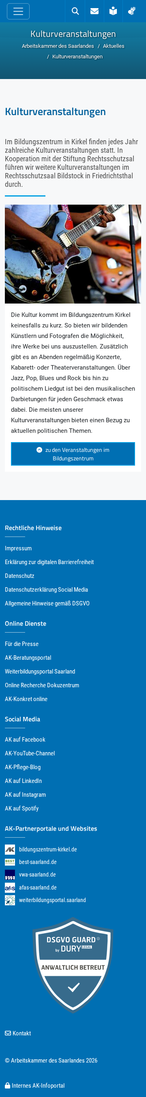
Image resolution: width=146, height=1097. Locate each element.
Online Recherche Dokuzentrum (42, 685)
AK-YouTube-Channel (30, 753)
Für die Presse (22, 644)
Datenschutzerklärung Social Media (46, 589)
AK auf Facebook (25, 739)
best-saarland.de (38, 862)
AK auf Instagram (25, 794)
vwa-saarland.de (37, 874)
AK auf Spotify (22, 808)
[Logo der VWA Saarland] (10, 874)
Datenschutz (19, 576)
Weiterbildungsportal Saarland (40, 671)
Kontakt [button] (22, 1033)
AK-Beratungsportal (28, 657)
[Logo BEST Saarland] (10, 862)
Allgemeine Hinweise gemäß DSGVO (47, 603)
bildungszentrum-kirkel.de (48, 849)
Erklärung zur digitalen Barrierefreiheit (49, 562)
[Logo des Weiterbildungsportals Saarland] (10, 900)
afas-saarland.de (38, 887)
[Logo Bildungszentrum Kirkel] (10, 849)
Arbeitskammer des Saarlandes (58, 46)
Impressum (18, 548)
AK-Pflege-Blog (23, 767)
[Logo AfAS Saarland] (10, 887)
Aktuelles (114, 46)
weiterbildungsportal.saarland (52, 900)
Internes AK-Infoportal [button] (38, 1085)
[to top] (125, 1076)
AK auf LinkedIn (23, 781)
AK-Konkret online (26, 699)
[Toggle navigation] (18, 11)
